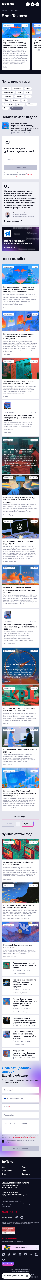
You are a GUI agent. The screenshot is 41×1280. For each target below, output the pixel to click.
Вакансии (5, 1199)
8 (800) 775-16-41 (9, 1212)
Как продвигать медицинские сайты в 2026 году (20, 751)
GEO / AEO (37, 50)
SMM (28, 88)
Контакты (26, 1174)
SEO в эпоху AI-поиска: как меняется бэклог (20, 665)
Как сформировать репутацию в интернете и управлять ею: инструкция (24, 1020)
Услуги (25, 1167)
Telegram (19, 96)
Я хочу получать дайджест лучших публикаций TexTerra (20, 1141)
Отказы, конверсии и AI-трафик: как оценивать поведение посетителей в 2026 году (20, 627)
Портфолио (7, 1171)
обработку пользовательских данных (18, 175)
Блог (4, 1174)
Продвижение (8, 92)
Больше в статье (11, 221)
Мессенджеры (8, 104)
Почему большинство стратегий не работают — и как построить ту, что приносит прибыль (25, 1002)
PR (24, 100)
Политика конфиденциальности (21, 1269)
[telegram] (16, 1217)
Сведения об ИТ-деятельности (11, 1201)
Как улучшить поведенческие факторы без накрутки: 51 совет (24, 1053)
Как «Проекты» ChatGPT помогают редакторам (18, 542)
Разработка (7, 96)
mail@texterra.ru (9, 1239)
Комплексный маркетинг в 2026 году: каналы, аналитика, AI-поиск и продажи (19, 500)
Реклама (6, 515)
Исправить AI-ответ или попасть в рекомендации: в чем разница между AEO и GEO (19, 590)
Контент (6, 88)
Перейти (8, 247)
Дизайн (20, 104)
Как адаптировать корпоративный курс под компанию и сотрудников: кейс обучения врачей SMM (15, 44)
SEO (19, 92)
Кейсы (5, 67)
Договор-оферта (7, 1206)
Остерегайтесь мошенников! (20, 1271)
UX (28, 96)
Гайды (6, 100)
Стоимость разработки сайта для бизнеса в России (18, 863)
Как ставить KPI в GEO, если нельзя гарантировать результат (19, 709)
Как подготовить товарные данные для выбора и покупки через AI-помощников (18, 336)
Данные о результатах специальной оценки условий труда (20, 1204)
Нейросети (17, 88)
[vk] (15, 1254)
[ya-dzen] (20, 1254)
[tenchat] (4, 1260)
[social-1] (36, 1254)
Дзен (5, 108)
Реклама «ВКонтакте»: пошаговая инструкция (18, 946)
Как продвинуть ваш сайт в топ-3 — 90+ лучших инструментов (18, 907)
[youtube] (25, 1254)
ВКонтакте (31, 104)
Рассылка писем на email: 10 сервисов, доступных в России (24, 965)
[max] (22, 1217)
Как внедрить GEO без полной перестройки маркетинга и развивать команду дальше (19, 793)
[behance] (31, 1254)
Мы (3, 1167)
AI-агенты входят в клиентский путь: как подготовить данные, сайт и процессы (20, 452)
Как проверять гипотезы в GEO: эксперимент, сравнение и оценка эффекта (19, 418)
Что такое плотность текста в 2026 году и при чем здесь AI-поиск (18, 382)
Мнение (15, 100)
